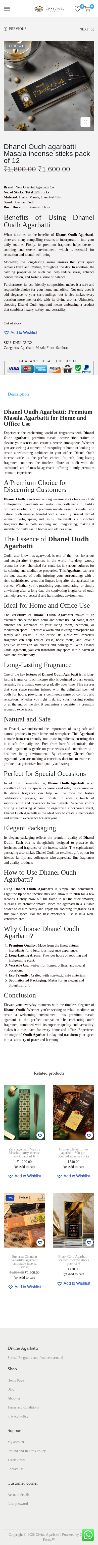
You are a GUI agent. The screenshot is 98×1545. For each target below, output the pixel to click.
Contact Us (15, 1469)
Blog (11, 1389)
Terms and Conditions (23, 1407)
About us (14, 1398)
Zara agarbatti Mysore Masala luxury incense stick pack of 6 (24, 1152)
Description (18, 394)
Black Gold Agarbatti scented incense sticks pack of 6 (73, 1260)
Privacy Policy (18, 1416)
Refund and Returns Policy (27, 1451)
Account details (18, 1495)
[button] (20, 332)
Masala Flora (45, 348)
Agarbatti (27, 348)
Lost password (18, 1504)
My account (16, 1442)
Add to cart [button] (27, 1167)
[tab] (49, 394)
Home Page (16, 1380)
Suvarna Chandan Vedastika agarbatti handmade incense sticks (24, 1262)
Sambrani (63, 348)
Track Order (16, 1460)
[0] (78, 9)
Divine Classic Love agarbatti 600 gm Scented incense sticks (73, 1152)
